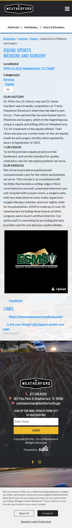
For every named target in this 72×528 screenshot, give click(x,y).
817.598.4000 (38, 394)
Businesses (9, 38)
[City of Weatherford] (19, 8)
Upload (61, 289)
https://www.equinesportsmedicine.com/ (36, 316)
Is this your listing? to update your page (34, 326)
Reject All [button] (24, 513)
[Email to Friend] (8, 89)
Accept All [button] (47, 513)
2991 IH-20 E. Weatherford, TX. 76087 (29, 68)
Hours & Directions (54, 27)
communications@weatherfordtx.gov (38, 403)
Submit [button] (36, 430)
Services (22, 38)
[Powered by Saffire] (43, 448)
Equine (34, 38)
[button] (36, 261)
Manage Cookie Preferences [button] (36, 521)
